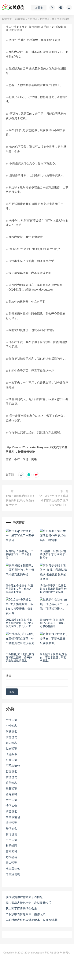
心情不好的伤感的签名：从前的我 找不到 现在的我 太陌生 (20, 500)
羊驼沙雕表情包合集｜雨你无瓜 (26, 914)
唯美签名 (11, 783)
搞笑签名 (11, 811)
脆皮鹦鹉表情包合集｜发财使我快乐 (28, 903)
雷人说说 (11, 863)
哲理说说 (11, 777)
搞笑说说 (11, 823)
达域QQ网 (19, 19)
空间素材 (11, 851)
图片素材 (11, 794)
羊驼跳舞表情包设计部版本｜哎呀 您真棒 (32, 920)
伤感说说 (11, 737)
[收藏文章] (21, 475)
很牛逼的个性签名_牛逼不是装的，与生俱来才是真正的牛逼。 (19, 588)
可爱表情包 (13, 765)
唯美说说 (11, 788)
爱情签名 (11, 828)
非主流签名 (13, 868)
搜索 (8, 676)
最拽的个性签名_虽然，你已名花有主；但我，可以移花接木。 (53, 623)
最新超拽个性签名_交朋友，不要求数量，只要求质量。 (53, 657)
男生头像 (11, 840)
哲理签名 (11, 771)
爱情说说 (11, 834)
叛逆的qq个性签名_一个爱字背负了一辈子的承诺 (19, 554)
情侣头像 (11, 805)
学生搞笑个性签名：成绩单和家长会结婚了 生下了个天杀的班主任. (53, 500)
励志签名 (11, 743)
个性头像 (11, 720)
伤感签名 (11, 731)
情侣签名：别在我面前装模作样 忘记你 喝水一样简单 (54, 554)
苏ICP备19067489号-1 (58, 953)
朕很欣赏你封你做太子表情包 (24, 897)
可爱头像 (11, 760)
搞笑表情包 (13, 817)
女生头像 (11, 800)
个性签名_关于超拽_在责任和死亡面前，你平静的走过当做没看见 (20, 657)
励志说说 (11, 748)
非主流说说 (13, 874)
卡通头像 (11, 754)
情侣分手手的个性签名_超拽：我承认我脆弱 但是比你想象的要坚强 (53, 588)
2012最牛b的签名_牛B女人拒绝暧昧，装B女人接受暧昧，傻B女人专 (20, 623)
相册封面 (11, 845)
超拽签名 (45, 19)
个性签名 (33, 19)
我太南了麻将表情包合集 (21, 908)
